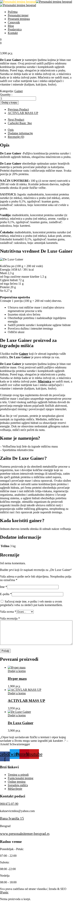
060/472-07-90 (9, 803)
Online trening (17, 781)
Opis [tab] (11, 129)
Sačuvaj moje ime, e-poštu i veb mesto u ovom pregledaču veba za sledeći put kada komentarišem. (31, 603)
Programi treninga (19, 19)
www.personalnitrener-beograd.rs (24, 834)
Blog (11, 26)
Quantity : (6, 94)
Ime (3, 586)
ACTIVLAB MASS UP (26, 701)
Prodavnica (15, 29)
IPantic (4, 892)
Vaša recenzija (10, 618)
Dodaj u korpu (9, 102)
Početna (13, 11)
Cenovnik (14, 22)
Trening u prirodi (18, 774)
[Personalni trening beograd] (18, 1)
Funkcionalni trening (20, 778)
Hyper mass (17, 679)
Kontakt (13, 33)
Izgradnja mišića (18, 785)
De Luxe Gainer (20, 723)
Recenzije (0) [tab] (16, 136)
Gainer (18, 91)
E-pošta (6, 594)
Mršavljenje (15, 788)
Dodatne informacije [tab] (20, 133)
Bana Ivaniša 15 (12, 818)
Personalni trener (18, 15)
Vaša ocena (8, 611)
